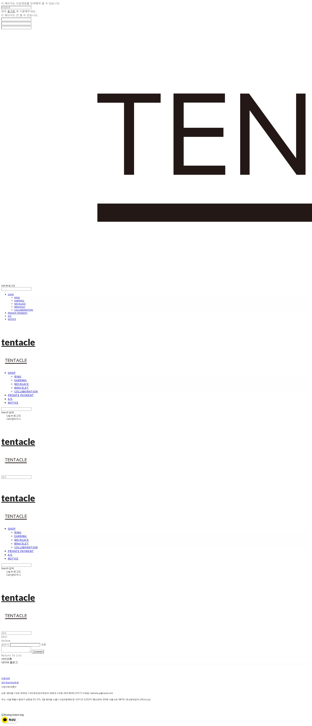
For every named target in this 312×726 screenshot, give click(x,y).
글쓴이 (5, 644)
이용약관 (5, 678)
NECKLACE (20, 303)
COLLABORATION (23, 309)
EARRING (19, 300)
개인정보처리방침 (10, 682)
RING (17, 297)
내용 (43, 644)
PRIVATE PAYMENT (17, 313)
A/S (9, 316)
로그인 (11, 11)
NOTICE (12, 319)
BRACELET (19, 306)
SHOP (11, 294)
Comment (38, 651)
